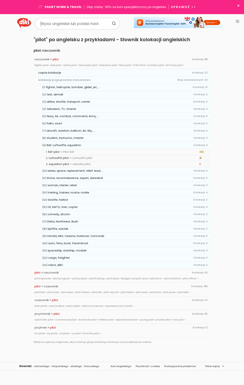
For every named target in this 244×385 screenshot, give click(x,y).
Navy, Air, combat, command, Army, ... (73, 116)
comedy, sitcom (58, 214)
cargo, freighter (59, 258)
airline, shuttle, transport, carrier (68, 102)
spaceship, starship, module (67, 250)
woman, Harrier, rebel (62, 185)
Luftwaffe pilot (59, 158)
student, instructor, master (65, 138)
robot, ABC (55, 265)
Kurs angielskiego (121, 366)
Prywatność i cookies (148, 366)
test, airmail (55, 94)
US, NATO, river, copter (62, 207)
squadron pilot (59, 164)
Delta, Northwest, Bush (62, 221)
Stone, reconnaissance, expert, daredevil (75, 178)
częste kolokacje (49, 73)
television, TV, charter (61, 109)
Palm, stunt (54, 123)
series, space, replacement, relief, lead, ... (75, 171)
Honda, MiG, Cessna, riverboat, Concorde (75, 236)
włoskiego (76, 366)
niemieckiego (42, 366)
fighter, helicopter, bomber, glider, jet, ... (73, 87)
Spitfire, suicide (57, 229)
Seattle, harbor (58, 200)
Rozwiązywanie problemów (180, 366)
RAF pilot (54, 152)
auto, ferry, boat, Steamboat (68, 243)
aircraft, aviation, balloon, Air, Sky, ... (71, 131)
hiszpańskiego (59, 366)
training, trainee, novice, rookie (68, 192)
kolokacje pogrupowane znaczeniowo (64, 80)
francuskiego (91, 366)
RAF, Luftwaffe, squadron (64, 145)
